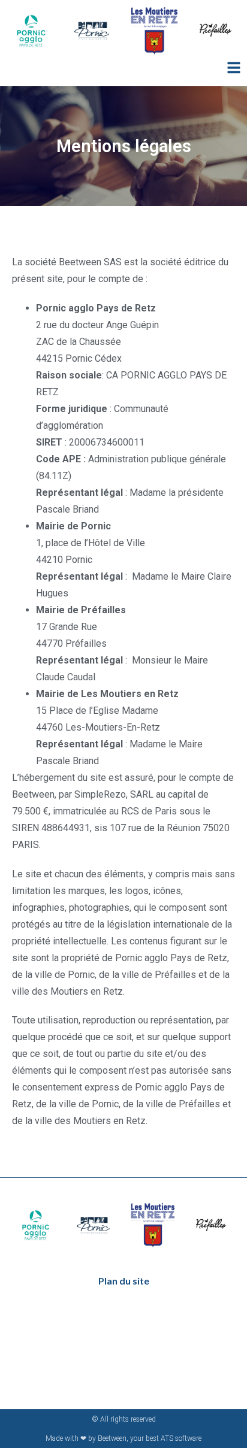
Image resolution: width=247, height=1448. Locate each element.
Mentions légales (108, 1369)
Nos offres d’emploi (112, 1315)
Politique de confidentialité (123, 1351)
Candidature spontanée (120, 1333)
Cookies (93, 1387)
